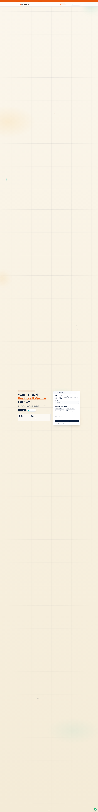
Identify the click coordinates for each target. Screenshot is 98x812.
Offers (53, 4)
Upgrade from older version (59, 408)
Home (36, 4)
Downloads (63, 4)
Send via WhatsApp (66, 421)
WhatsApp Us (32, 410)
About (49, 4)
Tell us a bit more (58, 413)
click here (18, 0)
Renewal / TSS (66, 406)
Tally (45, 4)
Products (40, 4)
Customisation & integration (60, 410)
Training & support (69, 410)
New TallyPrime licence (59, 406)
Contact (56, 4)
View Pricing (21, 410)
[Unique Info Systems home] (23, 4)
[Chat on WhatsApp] (95, 809)
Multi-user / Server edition (70, 408)
